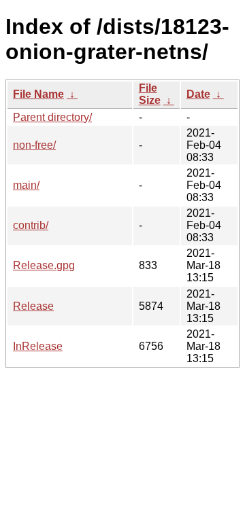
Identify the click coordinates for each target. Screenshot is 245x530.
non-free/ (34, 145)
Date (198, 94)
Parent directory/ (52, 117)
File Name (38, 94)
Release (33, 306)
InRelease (38, 346)
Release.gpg (44, 265)
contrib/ (30, 225)
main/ (26, 185)
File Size (150, 94)
